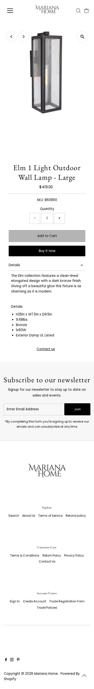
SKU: (40, 200)
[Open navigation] (14, 11)
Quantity (47, 209)
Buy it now (47, 251)
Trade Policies (47, 607)
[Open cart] (86, 10)
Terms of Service (50, 516)
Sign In (15, 601)
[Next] (23, 36)
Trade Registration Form (67, 601)
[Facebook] (6, 660)
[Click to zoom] (82, 36)
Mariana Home (46, 673)
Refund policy (76, 516)
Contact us (46, 349)
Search (13, 516)
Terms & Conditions (24, 555)
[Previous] (11, 36)
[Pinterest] (18, 660)
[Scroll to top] (84, 676)
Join (77, 409)
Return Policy (51, 555)
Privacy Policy (74, 555)
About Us (28, 516)
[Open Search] (78, 10)
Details (14, 265)
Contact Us (47, 561)
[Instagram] (12, 660)
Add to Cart (47, 236)
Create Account (34, 601)
